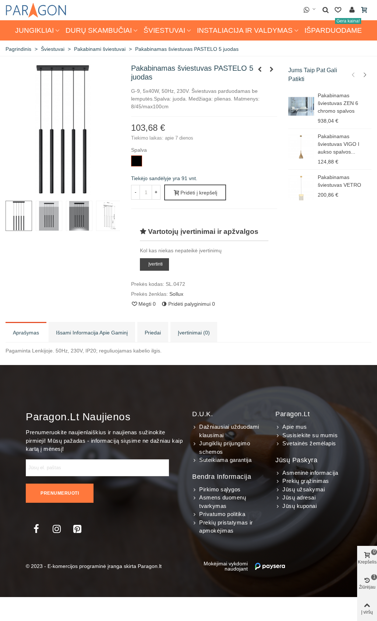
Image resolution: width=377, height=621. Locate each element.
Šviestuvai (164, 30)
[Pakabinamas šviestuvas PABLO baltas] (271, 69)
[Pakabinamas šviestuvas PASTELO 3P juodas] (259, 69)
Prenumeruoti (59, 493)
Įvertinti (155, 264)
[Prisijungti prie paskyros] (352, 10)
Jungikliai (34, 30)
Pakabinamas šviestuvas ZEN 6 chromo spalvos (338, 103)
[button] (353, 74)
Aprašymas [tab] (26, 333)
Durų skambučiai (99, 30)
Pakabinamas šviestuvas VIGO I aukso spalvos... (338, 144)
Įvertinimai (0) (194, 333)
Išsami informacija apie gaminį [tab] (92, 333)
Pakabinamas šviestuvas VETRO (339, 181)
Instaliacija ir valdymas (245, 30)
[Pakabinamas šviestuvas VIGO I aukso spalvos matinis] (301, 147)
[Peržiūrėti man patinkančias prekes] (339, 10)
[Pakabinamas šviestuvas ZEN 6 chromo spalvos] (301, 106)
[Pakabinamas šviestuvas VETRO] (301, 188)
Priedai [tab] (153, 333)
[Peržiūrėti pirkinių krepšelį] (365, 10)
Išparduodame (333, 27)
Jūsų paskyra (296, 460)
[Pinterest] (77, 529)
